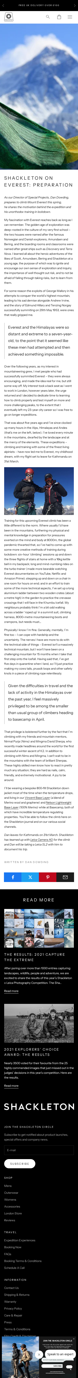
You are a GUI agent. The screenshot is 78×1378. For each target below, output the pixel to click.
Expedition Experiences (19, 1240)
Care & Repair (13, 1315)
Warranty (10, 1302)
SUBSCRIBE (57, 1366)
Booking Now (12, 1247)
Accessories (12, 1206)
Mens (8, 1186)
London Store (13, 1213)
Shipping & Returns (17, 1295)
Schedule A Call (14, 1268)
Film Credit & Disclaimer (20, 1336)
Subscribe (19, 1163)
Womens (10, 1199)
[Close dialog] (74, 1338)
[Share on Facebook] (12, 877)
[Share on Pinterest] (47, 877)
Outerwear (11, 1193)
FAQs (7, 1254)
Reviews (9, 1220)
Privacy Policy (13, 1308)
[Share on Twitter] (30, 877)
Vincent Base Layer (37, 798)
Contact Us (11, 1288)
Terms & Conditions (17, 1329)
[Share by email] (65, 877)
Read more (11, 991)
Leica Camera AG (41, 840)
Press (8, 1322)
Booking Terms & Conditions (23, 1261)
